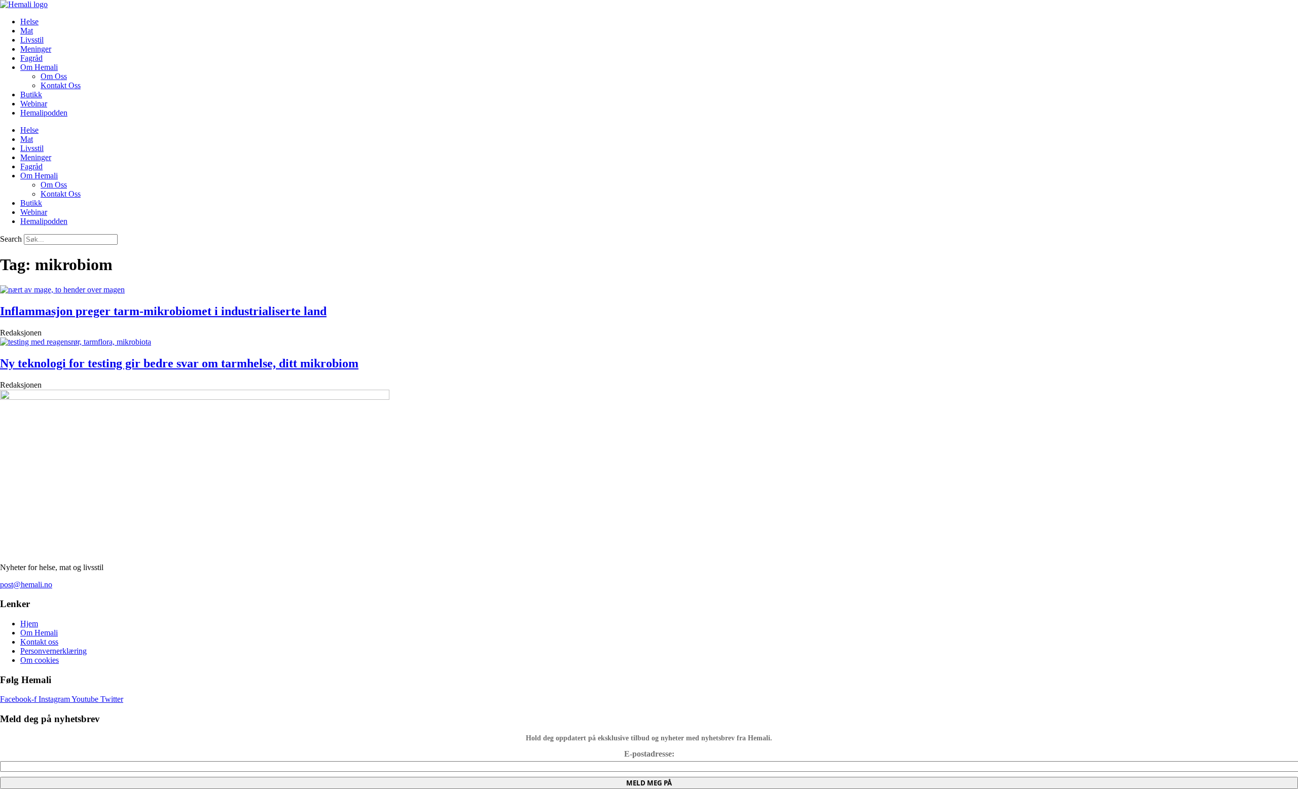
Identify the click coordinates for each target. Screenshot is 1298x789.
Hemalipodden (43, 112)
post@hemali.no (26, 584)
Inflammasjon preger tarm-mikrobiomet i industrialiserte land (163, 311)
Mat (26, 30)
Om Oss (54, 76)
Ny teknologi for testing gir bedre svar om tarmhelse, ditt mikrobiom (179, 363)
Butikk (31, 94)
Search (11, 239)
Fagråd (31, 58)
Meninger (35, 49)
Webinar (33, 103)
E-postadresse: (649, 753)
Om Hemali (39, 67)
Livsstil (32, 39)
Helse (29, 21)
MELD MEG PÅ (649, 782)
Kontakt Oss (61, 85)
